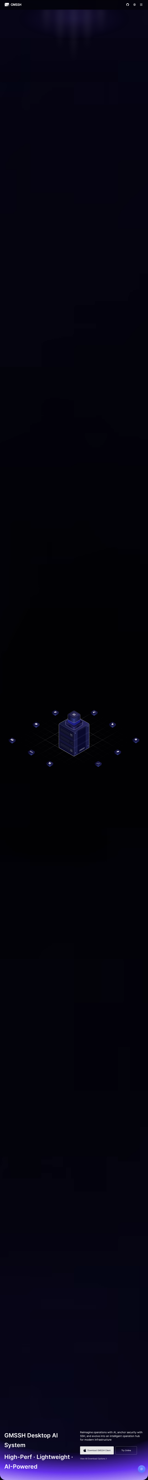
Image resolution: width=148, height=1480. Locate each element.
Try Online (126, 1450)
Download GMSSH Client (99, 1450)
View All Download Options (92, 1458)
